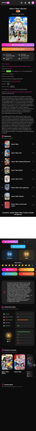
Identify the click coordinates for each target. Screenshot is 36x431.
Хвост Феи (15, 144)
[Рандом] (29, 2)
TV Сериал (7, 63)
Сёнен (9, 68)
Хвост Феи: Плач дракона (20, 187)
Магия (28, 66)
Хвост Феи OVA (16, 153)
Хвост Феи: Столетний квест (19, 205)
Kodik (27, 241)
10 (33, 265)
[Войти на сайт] (25, 2)
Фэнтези (24, 66)
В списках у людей (19, 49)
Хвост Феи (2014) (17, 170)
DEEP (19, 81)
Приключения (8, 66)
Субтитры (11, 89)
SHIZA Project (16, 91)
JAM (30, 91)
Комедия (15, 66)
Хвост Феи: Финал (17, 196)
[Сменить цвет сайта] (21, 2)
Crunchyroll (14, 81)
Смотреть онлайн (19, 45)
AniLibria (10, 91)
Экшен (20, 66)
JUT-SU (5, 2)
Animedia (26, 91)
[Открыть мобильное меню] (32, 2)
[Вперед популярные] (34, 365)
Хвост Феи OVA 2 (17, 179)
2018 (19, 71)
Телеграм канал (19, 246)
